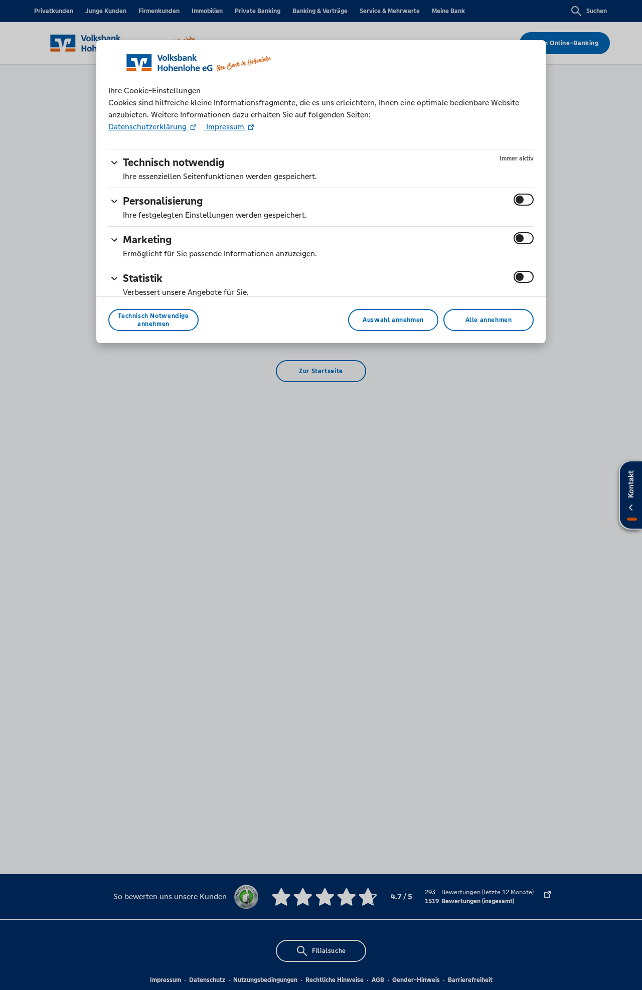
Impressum (225, 126)
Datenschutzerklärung (148, 126)
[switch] (524, 200)
